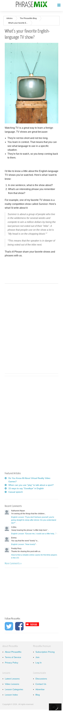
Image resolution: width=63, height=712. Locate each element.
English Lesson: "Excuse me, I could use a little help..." (33, 534)
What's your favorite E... (18, 23)
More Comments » (13, 563)
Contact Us (40, 684)
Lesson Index (11, 694)
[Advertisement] (30, 402)
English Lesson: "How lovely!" (23, 544)
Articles (9, 18)
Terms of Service (13, 657)
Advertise (39, 689)
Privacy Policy (11, 662)
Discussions (41, 678)
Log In (38, 662)
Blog (37, 694)
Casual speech (15, 492)
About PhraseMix (13, 652)
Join (37, 657)
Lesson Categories (14, 689)
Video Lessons (12, 684)
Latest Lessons (12, 678)
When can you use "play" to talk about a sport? (31, 485)
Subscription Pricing (45, 652)
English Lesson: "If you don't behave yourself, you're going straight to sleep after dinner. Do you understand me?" (33, 520)
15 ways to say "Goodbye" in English (26, 488)
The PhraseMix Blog (28, 18)
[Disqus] (31, 328)
